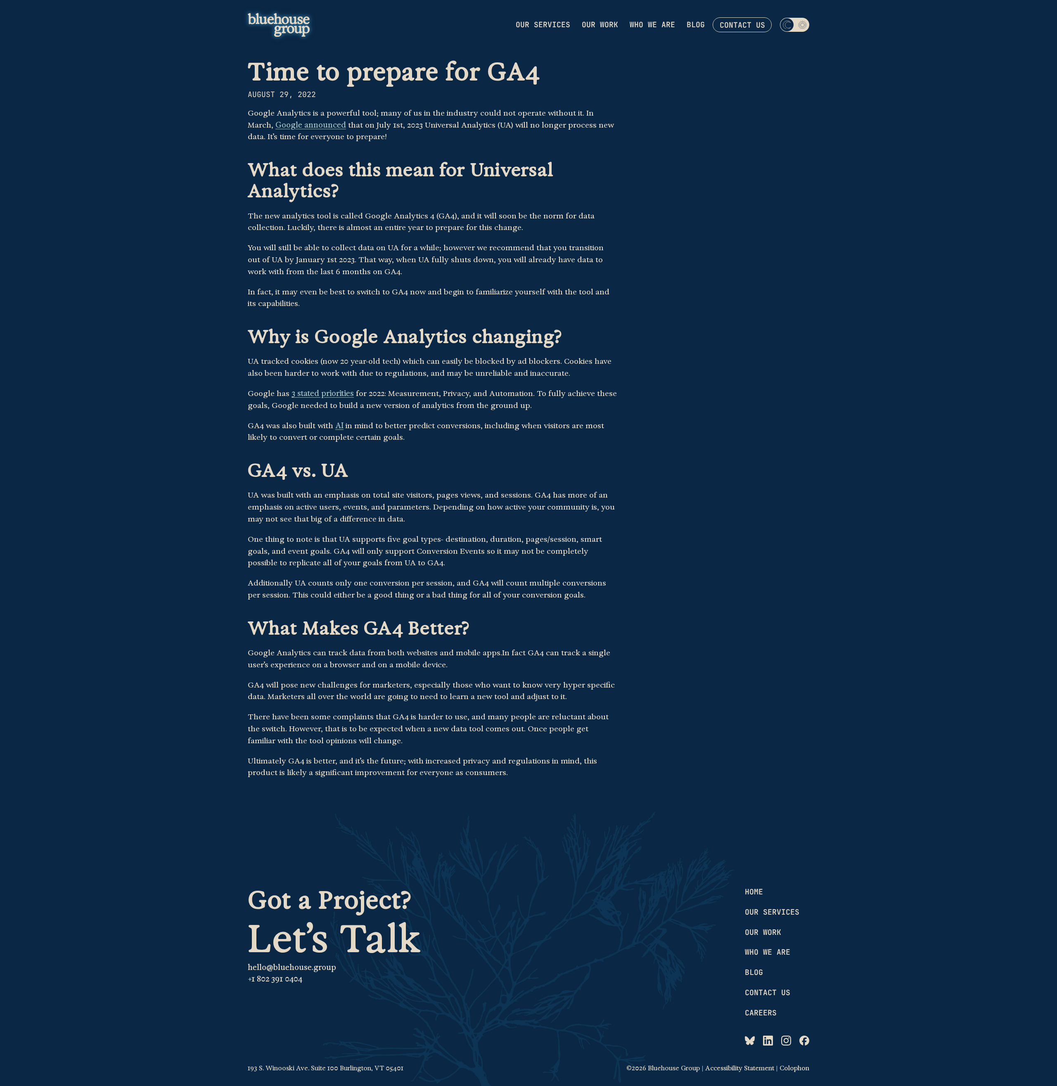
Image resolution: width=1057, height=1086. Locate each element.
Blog (696, 24)
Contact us (742, 25)
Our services (543, 24)
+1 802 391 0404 (275, 979)
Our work (600, 24)
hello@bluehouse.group (292, 967)
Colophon (794, 1068)
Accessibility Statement (739, 1068)
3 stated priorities (323, 393)
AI (339, 425)
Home (754, 891)
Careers (761, 1012)
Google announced (310, 125)
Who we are (652, 24)
